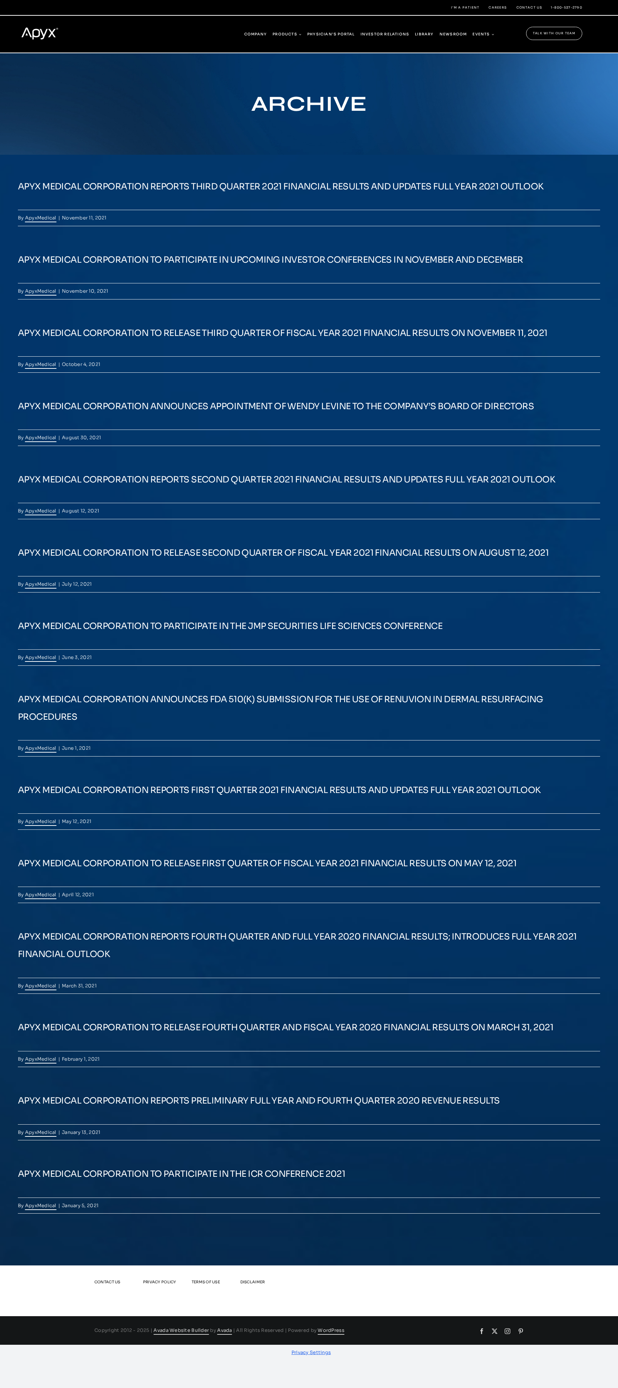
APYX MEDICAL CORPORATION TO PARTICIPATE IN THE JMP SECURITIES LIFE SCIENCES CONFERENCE (230, 626)
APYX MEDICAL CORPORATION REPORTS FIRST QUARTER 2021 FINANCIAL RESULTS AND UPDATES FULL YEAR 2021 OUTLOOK (279, 790)
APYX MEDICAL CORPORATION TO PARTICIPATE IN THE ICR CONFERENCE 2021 (181, 1174)
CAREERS (498, 7)
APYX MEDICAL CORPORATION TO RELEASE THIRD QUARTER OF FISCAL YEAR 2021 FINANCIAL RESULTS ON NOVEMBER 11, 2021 (282, 333)
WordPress (331, 1330)
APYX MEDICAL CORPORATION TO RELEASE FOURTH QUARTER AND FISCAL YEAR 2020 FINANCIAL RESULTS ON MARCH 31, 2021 (285, 1027)
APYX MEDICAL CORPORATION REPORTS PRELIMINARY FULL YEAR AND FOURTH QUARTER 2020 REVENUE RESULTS (259, 1100)
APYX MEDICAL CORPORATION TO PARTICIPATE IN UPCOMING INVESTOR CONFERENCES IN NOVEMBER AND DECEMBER (270, 259)
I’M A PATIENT (465, 7)
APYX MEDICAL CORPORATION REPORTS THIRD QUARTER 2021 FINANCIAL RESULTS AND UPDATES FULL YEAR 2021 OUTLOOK (281, 186)
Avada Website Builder (181, 1330)
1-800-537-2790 (566, 7)
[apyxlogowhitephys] (44, 24)
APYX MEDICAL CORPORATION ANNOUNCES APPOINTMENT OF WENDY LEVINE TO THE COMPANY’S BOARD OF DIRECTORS (276, 406)
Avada (224, 1330)
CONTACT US (529, 7)
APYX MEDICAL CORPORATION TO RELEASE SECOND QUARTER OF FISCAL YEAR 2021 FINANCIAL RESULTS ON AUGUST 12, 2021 (283, 552)
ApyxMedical (41, 218)
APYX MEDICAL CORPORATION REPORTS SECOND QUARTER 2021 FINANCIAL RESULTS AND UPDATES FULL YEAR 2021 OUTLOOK (286, 479)
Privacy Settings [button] (311, 1352)
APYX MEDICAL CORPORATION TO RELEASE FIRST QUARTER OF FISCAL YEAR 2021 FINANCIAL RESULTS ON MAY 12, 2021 (267, 863)
